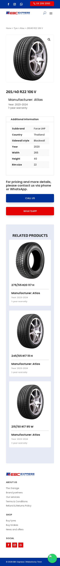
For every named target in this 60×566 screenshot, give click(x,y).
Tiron (39, 562)
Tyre (16, 28)
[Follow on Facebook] (8, 4)
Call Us (30, 198)
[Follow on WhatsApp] (21, 4)
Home (8, 28)
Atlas (22, 28)
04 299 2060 (43, 3)
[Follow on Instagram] (14, 4)
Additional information (25, 119)
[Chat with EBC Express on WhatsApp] (52, 558)
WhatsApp (30, 211)
